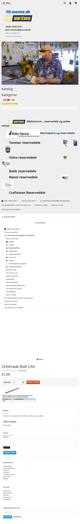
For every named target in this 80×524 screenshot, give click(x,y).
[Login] (70, 3)
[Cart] (75, 3)
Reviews (5, 410)
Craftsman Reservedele (27, 192)
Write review (22, 370)
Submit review (9, 453)
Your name (7, 425)
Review (5, 437)
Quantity (7, 382)
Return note (7, 477)
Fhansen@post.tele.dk (20, 30)
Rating (5, 433)
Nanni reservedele (23, 177)
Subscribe (7, 517)
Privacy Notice (7, 466)
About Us (6, 470)
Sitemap (5, 479)
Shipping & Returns (9, 468)
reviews (13, 370)
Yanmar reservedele (24, 142)
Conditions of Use (8, 474)
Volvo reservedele (23, 157)
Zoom (41, 359)
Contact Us (6, 472)
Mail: (6, 30)
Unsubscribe (17, 517)
